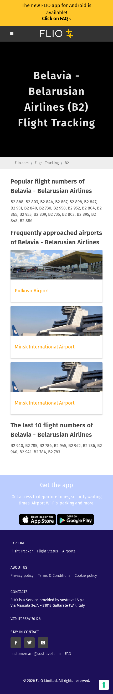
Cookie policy (86, 575)
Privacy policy (22, 575)
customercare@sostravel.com (36, 654)
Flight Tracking (47, 163)
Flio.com (22, 163)
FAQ (68, 654)
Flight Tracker (22, 551)
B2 (67, 163)
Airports (68, 551)
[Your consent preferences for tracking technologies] (104, 685)
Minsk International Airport (45, 347)
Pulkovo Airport (32, 291)
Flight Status (47, 551)
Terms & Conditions (54, 575)
